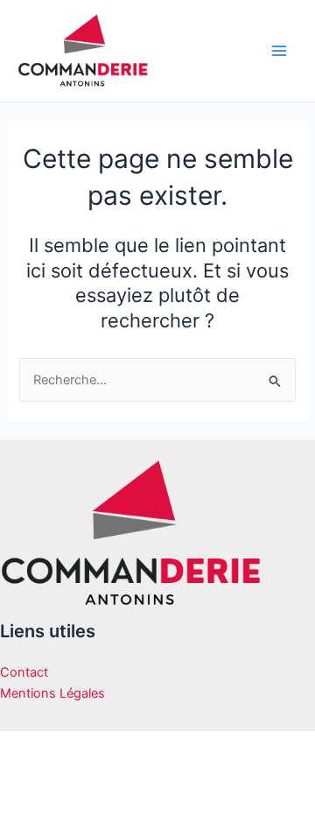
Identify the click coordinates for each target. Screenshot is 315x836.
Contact (24, 672)
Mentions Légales (52, 693)
